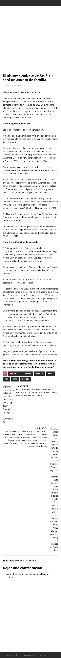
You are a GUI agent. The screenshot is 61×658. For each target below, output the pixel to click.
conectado (29, 574)
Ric (6, 379)
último (25, 379)
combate (27, 373)
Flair (50, 373)
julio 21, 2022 (10, 85)
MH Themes (49, 655)
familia (39, 373)
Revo (22, 85)
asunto (13, 373)
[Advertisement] (30, 41)
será (15, 379)
